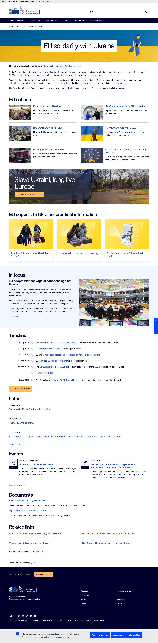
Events (119, 604)
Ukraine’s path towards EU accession (125, 106)
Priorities (84, 599)
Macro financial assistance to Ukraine (29, 543)
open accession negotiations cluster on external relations (75, 355)
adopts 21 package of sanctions (53, 349)
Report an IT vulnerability (18, 620)
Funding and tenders (124, 591)
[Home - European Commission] (26, 10)
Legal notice (86, 620)
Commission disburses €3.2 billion (54, 367)
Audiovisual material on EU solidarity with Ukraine (108, 533)
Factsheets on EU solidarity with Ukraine (27, 500)
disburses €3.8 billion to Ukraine (53, 361)
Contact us (85, 595)
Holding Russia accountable (48, 149)
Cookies (60, 620)
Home (11, 20)
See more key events (20, 389)
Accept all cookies (100, 635)
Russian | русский (73, 66)
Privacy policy (72, 620)
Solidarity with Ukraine (21, 423)
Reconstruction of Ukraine (47, 127)
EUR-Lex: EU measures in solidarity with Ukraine (35, 533)
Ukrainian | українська (53, 66)
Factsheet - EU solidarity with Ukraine (29, 409)
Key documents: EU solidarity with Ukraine (27, 510)
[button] (22, 563)
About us (84, 591)
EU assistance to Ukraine (47, 106)
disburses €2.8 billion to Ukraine (65, 380)
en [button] (93, 12)
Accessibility (99, 620)
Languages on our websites (42, 620)
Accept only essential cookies (126, 635)
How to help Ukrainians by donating (78, 253)
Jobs (118, 595)
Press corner (122, 599)
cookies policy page (54, 634)
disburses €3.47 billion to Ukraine (61, 343)
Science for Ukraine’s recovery (36, 464)
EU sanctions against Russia (120, 127)
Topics (18, 26)
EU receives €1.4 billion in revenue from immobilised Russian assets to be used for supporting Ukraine (65, 436)
